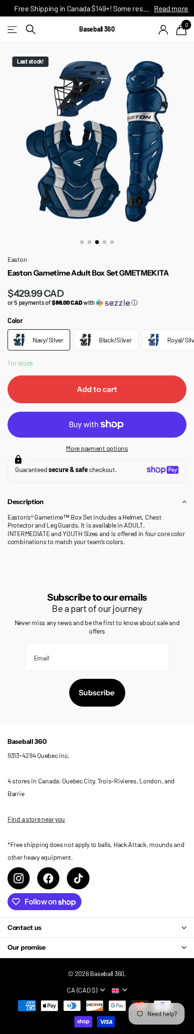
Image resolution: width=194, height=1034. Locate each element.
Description (26, 501)
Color (15, 321)
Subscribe (97, 692)
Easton (17, 259)
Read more (171, 8)
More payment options (97, 448)
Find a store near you (36, 819)
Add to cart (97, 389)
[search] (30, 29)
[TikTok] (78, 878)
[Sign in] (164, 29)
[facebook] (48, 878)
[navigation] (82, 242)
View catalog (13, 29)
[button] (97, 302)
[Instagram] (19, 878)
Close (97, 927)
